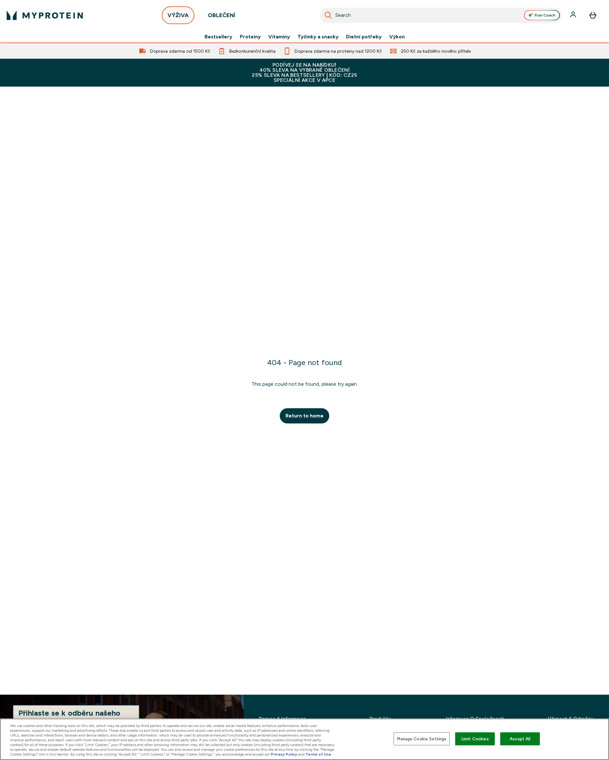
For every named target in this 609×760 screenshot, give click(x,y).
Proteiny (250, 36)
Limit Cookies (475, 738)
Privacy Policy (284, 754)
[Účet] (573, 15)
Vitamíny (279, 36)
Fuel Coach (545, 15)
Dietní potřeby (364, 36)
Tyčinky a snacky (318, 36)
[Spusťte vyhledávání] (328, 15)
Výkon (397, 36)
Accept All (520, 738)
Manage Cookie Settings (421, 738)
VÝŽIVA (178, 15)
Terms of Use (318, 754)
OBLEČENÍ (221, 15)
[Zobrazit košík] (592, 15)
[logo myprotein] (45, 15)
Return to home (304, 415)
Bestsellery (218, 36)
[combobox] (441, 15)
